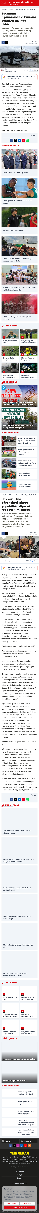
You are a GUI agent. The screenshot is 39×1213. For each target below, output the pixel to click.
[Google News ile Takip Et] (33, 70)
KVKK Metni (27, 1203)
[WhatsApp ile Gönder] (27, 140)
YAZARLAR (27, 1141)
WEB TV (7, 1141)
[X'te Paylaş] (6, 42)
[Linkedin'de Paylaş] (19, 140)
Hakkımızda (19, 1172)
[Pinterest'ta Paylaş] (23, 140)
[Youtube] (25, 1145)
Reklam (20, 1178)
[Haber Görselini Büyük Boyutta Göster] (19, 57)
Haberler (4, 9)
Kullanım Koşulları (19, 1183)
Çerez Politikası (11, 1203)
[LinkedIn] (21, 1145)
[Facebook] (10, 1145)
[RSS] (29, 1145)
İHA (10, 70)
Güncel (11, 9)
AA (9, 561)
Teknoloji (11, 495)
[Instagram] (18, 1145)
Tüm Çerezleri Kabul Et (19, 1207)
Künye (19, 1175)
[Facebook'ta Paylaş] (3, 42)
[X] (14, 1145)
